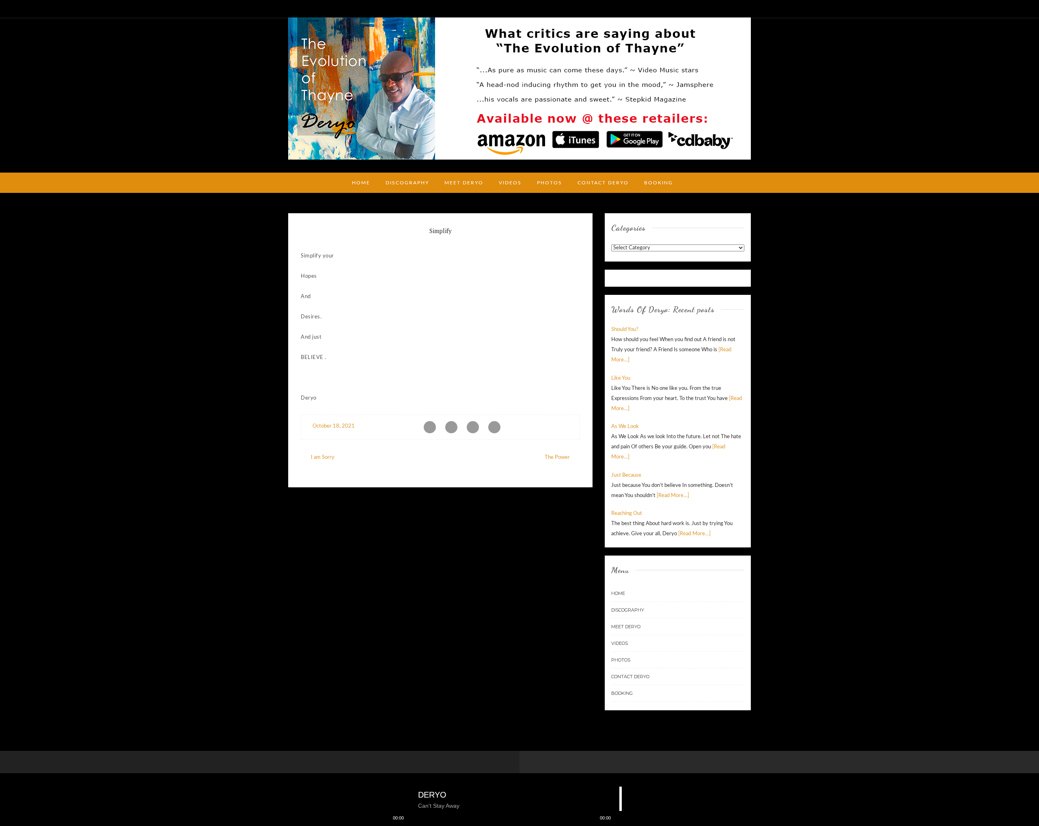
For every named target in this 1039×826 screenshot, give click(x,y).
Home (361, 182)
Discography (407, 182)
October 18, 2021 (333, 426)
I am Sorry (322, 457)
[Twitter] (747, 8)
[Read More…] (673, 495)
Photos (549, 182)
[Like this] (571, 426)
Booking (658, 182)
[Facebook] (736, 8)
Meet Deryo (463, 182)
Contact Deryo (603, 182)
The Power (557, 457)
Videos (510, 182)
